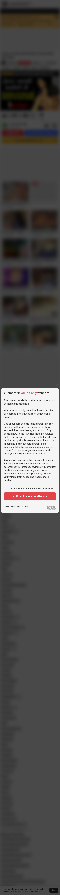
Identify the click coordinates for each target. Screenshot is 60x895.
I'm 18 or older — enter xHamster (30, 496)
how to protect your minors (16, 507)
